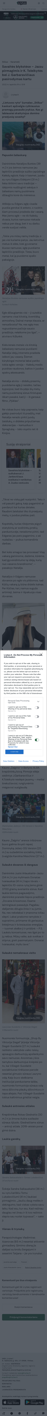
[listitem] (23, 701)
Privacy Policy (38, 761)
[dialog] (23, 708)
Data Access (23, 761)
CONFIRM (14, 752)
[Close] (41, 655)
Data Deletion (8, 761)
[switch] (37, 707)
